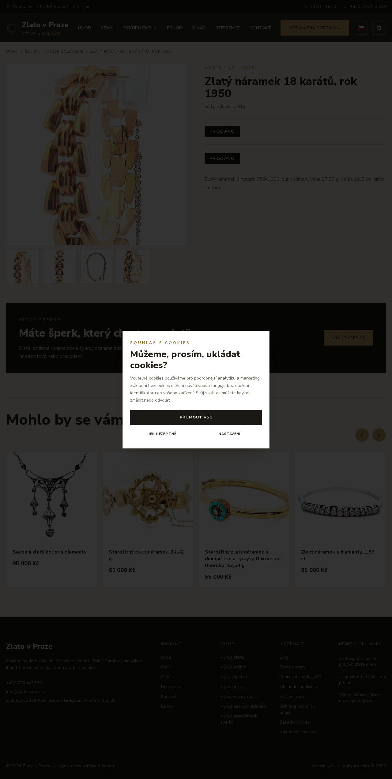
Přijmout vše (196, 417)
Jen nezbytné (162, 434)
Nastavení (229, 434)
